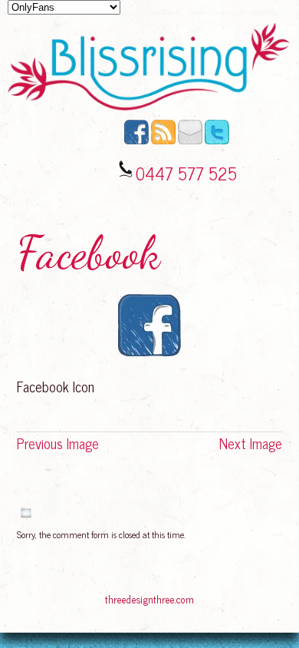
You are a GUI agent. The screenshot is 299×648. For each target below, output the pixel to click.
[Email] (190, 140)
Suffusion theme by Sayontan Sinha (256, 601)
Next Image (250, 443)
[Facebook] (136, 140)
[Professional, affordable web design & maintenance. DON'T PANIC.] (149, 606)
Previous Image (58, 443)
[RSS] (163, 140)
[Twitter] (217, 140)
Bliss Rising (35, 601)
